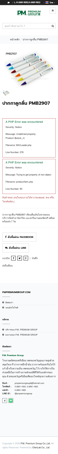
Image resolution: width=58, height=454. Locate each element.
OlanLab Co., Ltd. (41, 447)
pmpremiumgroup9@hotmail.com (29, 383)
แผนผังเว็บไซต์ (11, 307)
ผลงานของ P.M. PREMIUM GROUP (21, 334)
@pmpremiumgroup (23, 393)
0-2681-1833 (22, 2)
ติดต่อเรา (9, 302)
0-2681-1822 (34, 2)
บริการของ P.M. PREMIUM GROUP (21, 329)
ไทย (51, 2)
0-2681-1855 (20, 390)
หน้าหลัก (15, 39)
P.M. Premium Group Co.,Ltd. (35, 443)
